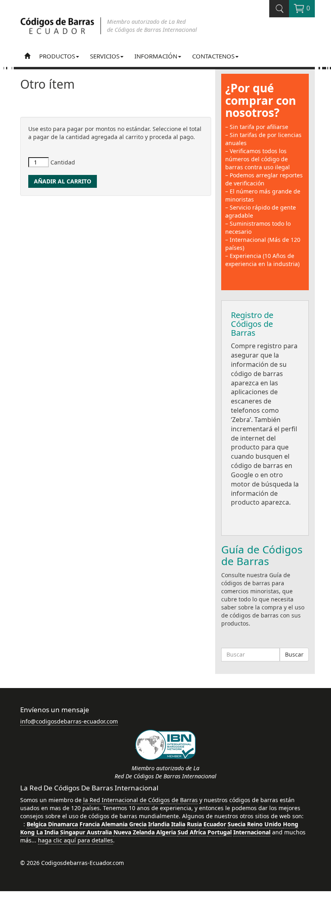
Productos (57, 56)
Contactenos (213, 56)
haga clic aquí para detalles (75, 840)
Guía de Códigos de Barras (261, 555)
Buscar (294, 654)
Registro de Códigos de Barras (252, 324)
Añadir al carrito (62, 181)
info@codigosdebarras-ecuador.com (69, 721)
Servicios (104, 56)
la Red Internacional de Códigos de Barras (140, 800)
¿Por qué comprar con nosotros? (260, 100)
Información (155, 56)
